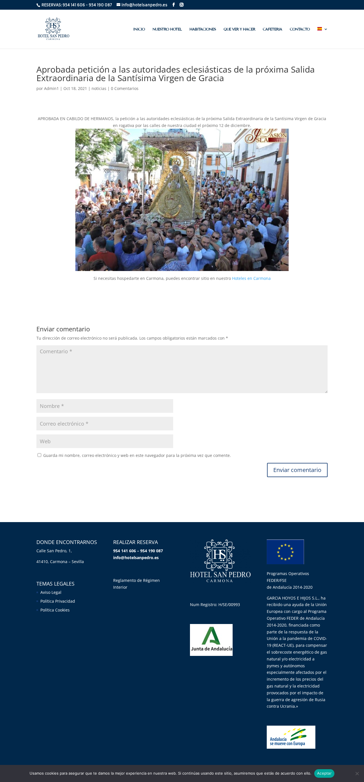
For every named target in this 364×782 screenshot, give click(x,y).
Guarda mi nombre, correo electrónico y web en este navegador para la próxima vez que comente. (137, 455)
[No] (357, 773)
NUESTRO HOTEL (167, 29)
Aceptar (324, 773)
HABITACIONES (202, 29)
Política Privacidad (57, 601)
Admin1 (51, 88)
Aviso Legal (50, 592)
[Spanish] (322, 38)
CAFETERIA (272, 29)
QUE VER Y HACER (239, 29)
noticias (99, 88)
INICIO (139, 29)
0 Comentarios (124, 88)
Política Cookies (55, 610)
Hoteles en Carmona (251, 278)
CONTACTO (300, 29)
